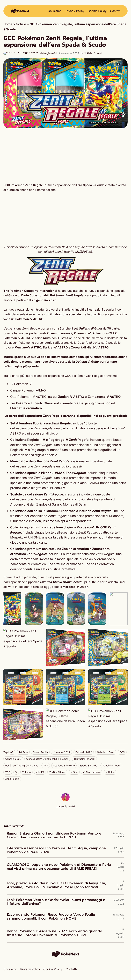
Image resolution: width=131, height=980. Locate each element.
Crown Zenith (40, 752)
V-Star (74, 772)
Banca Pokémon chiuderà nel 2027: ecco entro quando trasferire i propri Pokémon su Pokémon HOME (54, 933)
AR (11, 752)
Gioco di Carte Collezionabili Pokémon (47, 758)
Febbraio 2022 (83, 752)
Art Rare (23, 752)
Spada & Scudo (88, 765)
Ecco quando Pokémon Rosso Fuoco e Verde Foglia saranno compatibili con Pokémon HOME (51, 916)
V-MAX (40, 772)
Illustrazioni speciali (84, 758)
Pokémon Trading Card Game (21, 765)
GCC (122, 752)
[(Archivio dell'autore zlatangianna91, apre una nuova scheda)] (65, 800)
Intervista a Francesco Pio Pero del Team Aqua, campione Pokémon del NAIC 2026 (56, 850)
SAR (45, 765)
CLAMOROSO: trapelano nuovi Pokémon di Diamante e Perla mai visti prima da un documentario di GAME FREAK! (59, 867)
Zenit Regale (12, 778)
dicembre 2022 (61, 752)
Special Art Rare (111, 765)
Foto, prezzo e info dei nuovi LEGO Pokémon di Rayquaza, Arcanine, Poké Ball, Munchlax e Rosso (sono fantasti (56, 885)
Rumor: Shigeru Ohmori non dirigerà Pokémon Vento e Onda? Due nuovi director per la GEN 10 (54, 835)
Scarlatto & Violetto (64, 765)
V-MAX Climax (57, 772)
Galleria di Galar (105, 752)
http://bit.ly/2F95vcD (78, 251)
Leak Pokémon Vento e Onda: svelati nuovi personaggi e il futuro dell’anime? (56, 902)
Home (7, 24)
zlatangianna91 (48, 53)
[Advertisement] (65, 155)
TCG (7, 772)
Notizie (21, 24)
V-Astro (26, 772)
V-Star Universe (91, 772)
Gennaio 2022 (13, 758)
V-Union (110, 772)
